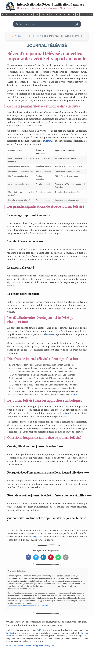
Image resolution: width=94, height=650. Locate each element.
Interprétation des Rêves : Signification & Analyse (50, 4)
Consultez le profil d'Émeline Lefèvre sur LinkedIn (28, 606)
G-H (36, 14)
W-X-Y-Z (89, 14)
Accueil (5, 14)
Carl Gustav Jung (13, 633)
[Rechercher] (77, 24)
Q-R (69, 14)
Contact (28, 646)
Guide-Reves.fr (43, 630)
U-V (82, 14)
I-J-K (42, 14)
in (43, 557)
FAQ (35, 646)
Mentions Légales (46, 646)
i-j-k (31, 35)
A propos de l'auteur (14, 646)
